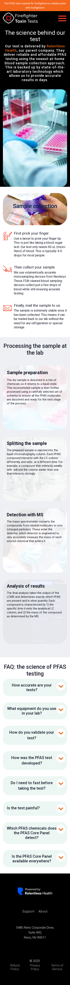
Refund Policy (15, 967)
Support (28, 911)
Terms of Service (57, 967)
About (43, 911)
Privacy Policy (35, 967)
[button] (62, 18)
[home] (20, 18)
